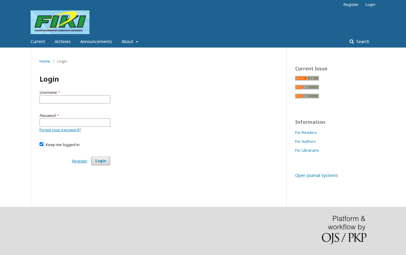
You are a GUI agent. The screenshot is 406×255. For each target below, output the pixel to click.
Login (370, 4)
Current (38, 41)
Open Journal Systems (316, 175)
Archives (63, 41)
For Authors (305, 141)
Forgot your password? (60, 129)
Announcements (96, 41)
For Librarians (307, 150)
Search (362, 41)
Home (45, 61)
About (128, 41)
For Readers (306, 132)
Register (351, 4)
